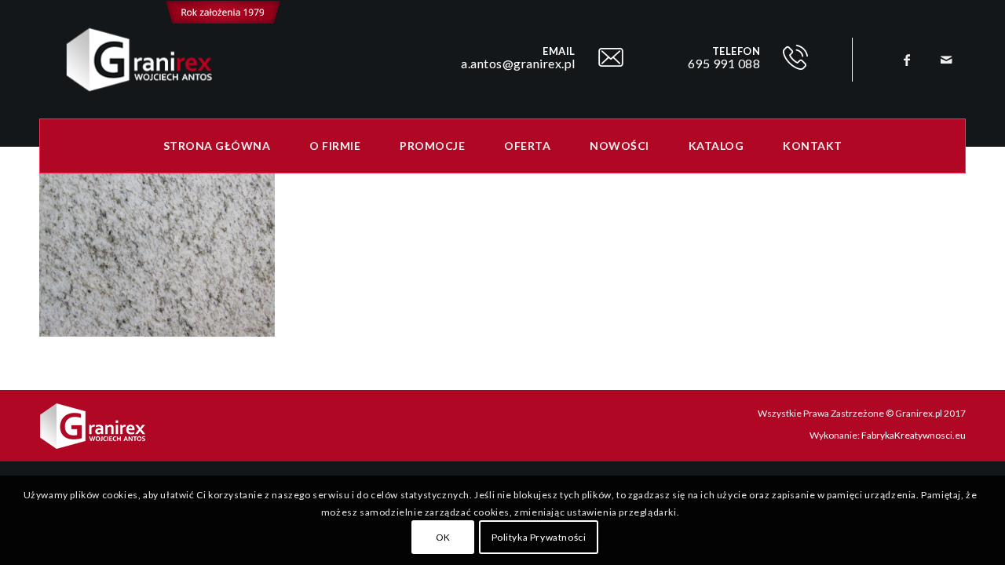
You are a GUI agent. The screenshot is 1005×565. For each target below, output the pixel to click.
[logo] (160, 59)
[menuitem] (217, 146)
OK (443, 537)
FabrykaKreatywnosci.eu (913, 435)
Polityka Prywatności (539, 537)
